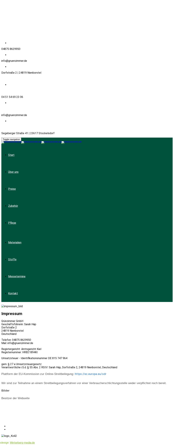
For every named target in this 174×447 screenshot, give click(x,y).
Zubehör (13, 205)
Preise (12, 189)
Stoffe (12, 259)
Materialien (14, 242)
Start (11, 155)
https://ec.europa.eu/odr (90, 374)
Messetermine (16, 276)
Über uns (13, 172)
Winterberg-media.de (22, 442)
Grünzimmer (25, 420)
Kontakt (13, 293)
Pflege (12, 222)
